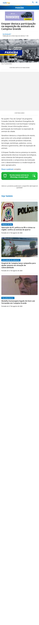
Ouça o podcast (7, 169)
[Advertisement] (19, 91)
